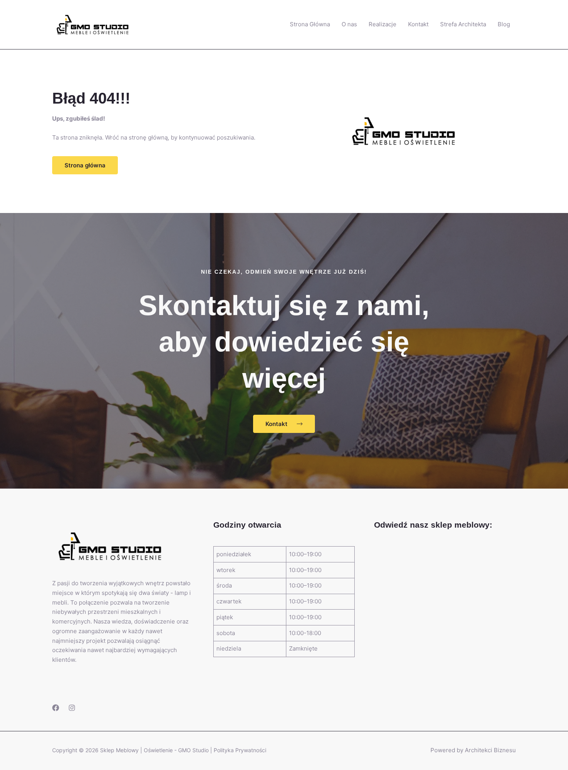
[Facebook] (55, 707)
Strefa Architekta (463, 24)
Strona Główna (310, 24)
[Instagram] (71, 707)
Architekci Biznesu (490, 750)
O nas (349, 24)
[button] (85, 165)
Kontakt (418, 24)
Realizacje (382, 24)
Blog (504, 24)
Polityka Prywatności (240, 750)
